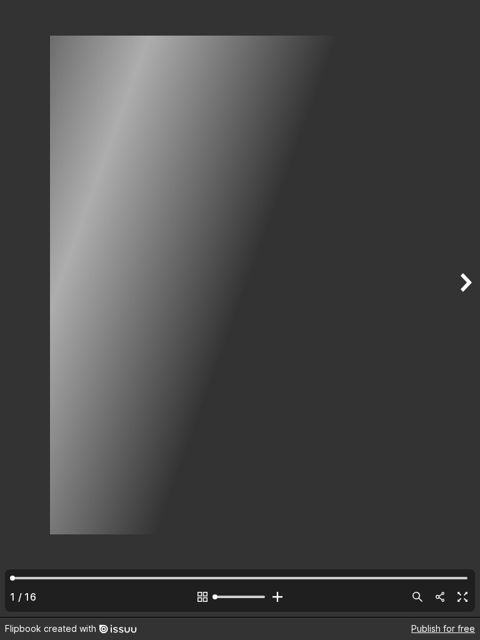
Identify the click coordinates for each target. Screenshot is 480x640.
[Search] (418, 596)
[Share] (440, 596)
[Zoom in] (278, 596)
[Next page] (465, 308)
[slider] (240, 597)
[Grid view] (202, 596)
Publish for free (443, 628)
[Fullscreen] (462, 596)
